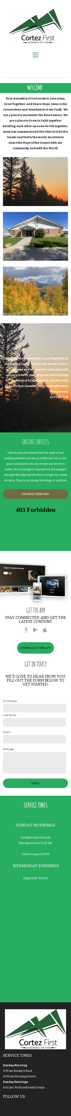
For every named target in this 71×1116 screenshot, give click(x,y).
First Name (10, 701)
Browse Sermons (35, 494)
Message (8, 749)
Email (6, 732)
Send (35, 783)
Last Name (9, 715)
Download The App (35, 648)
